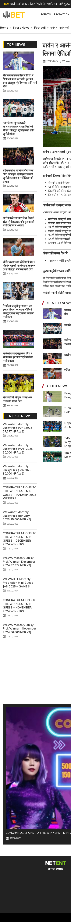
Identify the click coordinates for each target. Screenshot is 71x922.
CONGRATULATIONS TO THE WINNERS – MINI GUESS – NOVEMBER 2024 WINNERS (20, 605)
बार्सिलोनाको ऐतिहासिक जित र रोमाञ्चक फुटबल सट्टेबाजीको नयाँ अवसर (18, 357)
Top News (16, 44)
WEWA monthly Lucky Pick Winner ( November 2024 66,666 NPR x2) (19, 628)
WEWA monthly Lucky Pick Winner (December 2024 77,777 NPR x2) (19, 561)
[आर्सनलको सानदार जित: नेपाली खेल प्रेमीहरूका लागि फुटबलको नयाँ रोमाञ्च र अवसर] (18, 203)
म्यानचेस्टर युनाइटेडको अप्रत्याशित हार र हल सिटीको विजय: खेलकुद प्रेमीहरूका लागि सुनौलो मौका (18, 128)
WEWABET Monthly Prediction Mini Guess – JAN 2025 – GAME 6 (19, 582)
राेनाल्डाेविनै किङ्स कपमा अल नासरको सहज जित (17, 399)
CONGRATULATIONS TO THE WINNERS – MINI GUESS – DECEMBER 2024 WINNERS (20, 538)
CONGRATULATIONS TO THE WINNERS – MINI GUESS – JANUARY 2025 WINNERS (20, 493)
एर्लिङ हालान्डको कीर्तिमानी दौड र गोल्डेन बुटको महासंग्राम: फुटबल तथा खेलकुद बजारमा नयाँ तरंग (19, 265)
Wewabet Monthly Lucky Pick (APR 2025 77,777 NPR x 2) (17, 427)
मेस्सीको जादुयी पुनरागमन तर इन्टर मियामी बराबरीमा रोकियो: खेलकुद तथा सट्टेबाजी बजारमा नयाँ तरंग (18, 311)
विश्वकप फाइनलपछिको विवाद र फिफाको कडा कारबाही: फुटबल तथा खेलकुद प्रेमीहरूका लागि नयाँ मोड (20, 81)
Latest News (19, 416)
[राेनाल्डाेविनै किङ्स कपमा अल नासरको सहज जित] (18, 383)
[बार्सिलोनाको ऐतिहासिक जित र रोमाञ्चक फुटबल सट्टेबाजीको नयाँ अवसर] (18, 339)
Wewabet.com (14, 15)
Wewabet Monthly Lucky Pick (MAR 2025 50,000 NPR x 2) (18, 448)
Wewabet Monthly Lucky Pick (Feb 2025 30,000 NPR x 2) (17, 469)
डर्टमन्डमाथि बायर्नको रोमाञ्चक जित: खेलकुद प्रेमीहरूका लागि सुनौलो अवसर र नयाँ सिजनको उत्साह (18, 176)
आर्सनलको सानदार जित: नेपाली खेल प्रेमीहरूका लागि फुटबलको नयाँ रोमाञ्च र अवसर (18, 221)
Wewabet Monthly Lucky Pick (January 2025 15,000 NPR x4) (17, 515)
